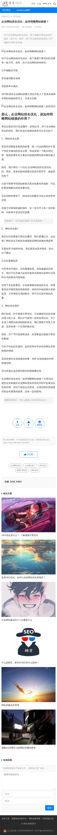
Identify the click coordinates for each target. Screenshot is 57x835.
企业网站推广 (30, 465)
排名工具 (6, 818)
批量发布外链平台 (19, 818)
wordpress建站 (23, 10)
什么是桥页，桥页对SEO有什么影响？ (20, 662)
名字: (7, 794)
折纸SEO (5, 16)
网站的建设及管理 (10, 705)
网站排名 (34, 470)
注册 (39, 4)
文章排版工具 (48, 818)
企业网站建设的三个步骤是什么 (16, 620)
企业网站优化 (15, 465)
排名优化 (42, 465)
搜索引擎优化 (22, 470)
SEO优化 (6, 10)
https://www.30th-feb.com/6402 (16, 443)
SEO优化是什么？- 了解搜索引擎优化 (19, 535)
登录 (33, 4)
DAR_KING (16, 481)
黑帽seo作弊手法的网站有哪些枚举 (18, 747)
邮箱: (7, 801)
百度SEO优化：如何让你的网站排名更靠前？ (23, 577)
